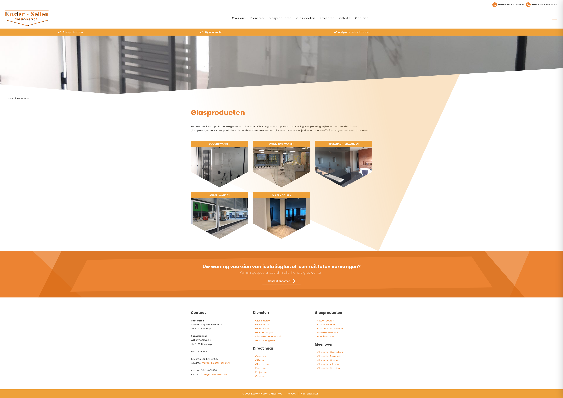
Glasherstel (262, 324)
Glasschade (262, 328)
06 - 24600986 (544, 4)
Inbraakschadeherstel (268, 336)
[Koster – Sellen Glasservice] (27, 18)
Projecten (327, 18)
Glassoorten (305, 18)
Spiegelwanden (326, 324)
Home (10, 98)
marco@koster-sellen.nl (216, 363)
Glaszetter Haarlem (328, 360)
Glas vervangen (264, 332)
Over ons (239, 18)
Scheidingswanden (328, 332)
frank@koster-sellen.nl (214, 374)
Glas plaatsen (263, 320)
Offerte (344, 18)
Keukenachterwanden (330, 328)
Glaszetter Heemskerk (330, 352)
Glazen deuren (325, 320)
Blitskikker (312, 393)
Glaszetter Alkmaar (328, 364)
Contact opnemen (279, 281)
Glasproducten (280, 18)
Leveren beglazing (265, 340)
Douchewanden (326, 336)
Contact (361, 18)
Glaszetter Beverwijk (329, 356)
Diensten (257, 18)
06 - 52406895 (511, 4)
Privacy (292, 393)
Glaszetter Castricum (329, 368)
